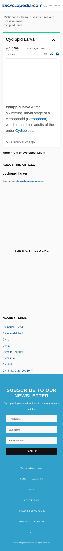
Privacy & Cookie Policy (31, 511)
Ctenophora (36, 119)
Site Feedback (31, 500)
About (28, 181)
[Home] (22, 5)
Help (31, 490)
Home (23, 479)
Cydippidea (24, 130)
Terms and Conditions (31, 522)
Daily (31, 532)
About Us (37, 479)
